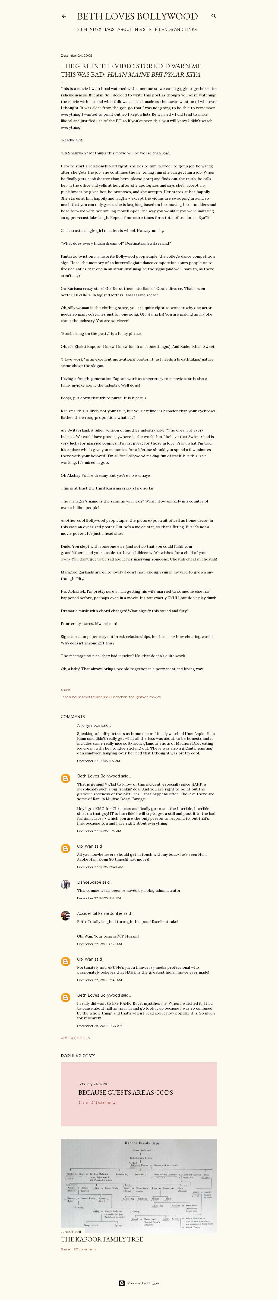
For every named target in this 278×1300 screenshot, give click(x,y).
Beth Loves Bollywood (137, 16)
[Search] (214, 15)
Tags (109, 29)
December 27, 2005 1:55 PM (98, 761)
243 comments (103, 1102)
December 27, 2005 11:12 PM (99, 898)
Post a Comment (76, 1038)
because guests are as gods (125, 1092)
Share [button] (65, 690)
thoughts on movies (144, 697)
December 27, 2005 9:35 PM (99, 831)
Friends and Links (176, 29)
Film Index (89, 29)
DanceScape (89, 882)
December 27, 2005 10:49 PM (100, 867)
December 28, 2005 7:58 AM (99, 980)
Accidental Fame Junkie (99, 913)
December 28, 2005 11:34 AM (99, 1026)
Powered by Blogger (143, 1283)
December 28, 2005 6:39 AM (99, 944)
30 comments (85, 1249)
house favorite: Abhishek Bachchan (99, 697)
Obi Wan (85, 846)
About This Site (135, 29)
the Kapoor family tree (102, 1239)
